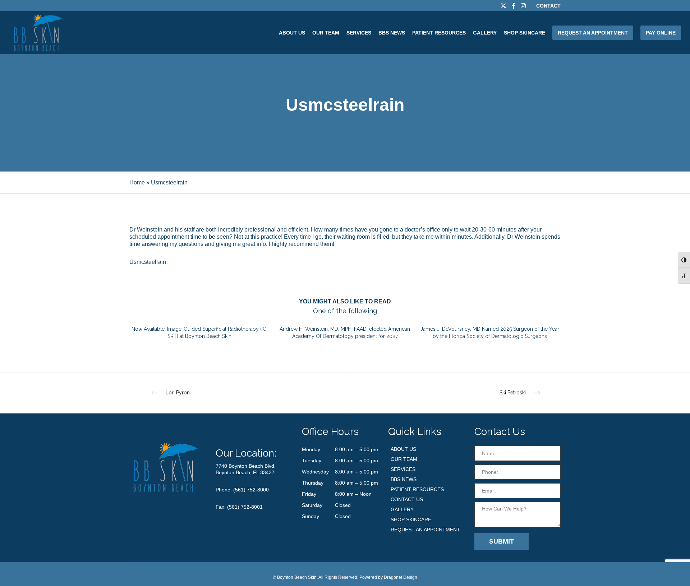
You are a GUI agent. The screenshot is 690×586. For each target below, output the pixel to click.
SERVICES (403, 469)
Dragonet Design (400, 577)
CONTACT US (407, 499)
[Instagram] (523, 6)
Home (137, 182)
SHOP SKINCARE (411, 519)
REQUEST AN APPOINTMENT (425, 529)
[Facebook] (513, 6)
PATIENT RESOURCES (417, 489)
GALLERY (402, 509)
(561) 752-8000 (251, 490)
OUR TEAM (404, 459)
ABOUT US (403, 449)
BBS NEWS (404, 479)
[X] (503, 6)
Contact (548, 6)
